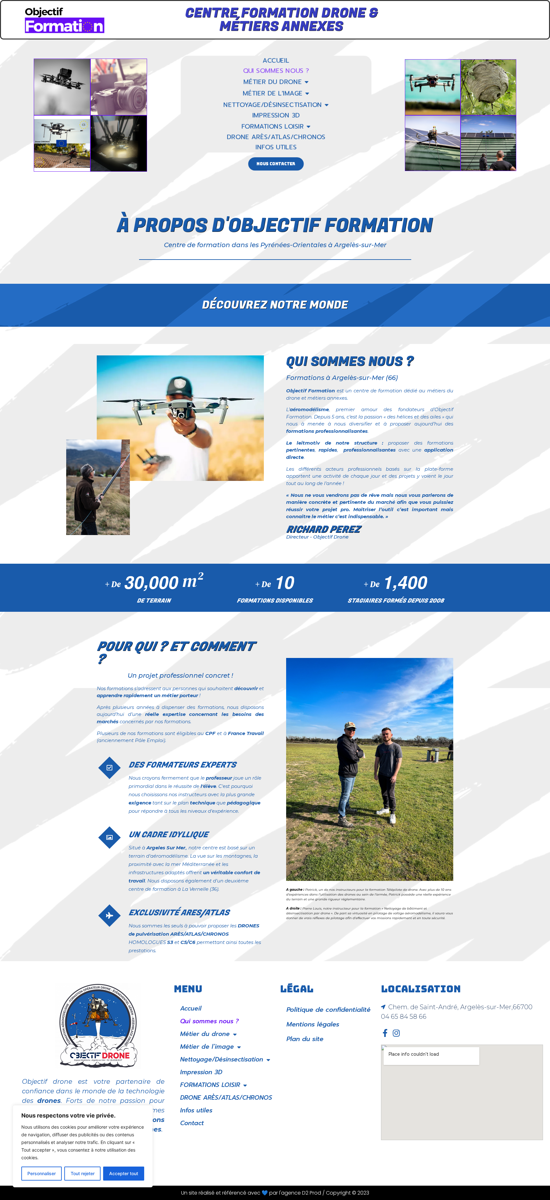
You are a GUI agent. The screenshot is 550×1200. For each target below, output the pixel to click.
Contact (192, 1123)
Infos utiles (276, 147)
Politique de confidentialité (328, 1009)
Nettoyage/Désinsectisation (272, 105)
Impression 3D (276, 115)
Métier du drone (272, 82)
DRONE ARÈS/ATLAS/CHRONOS (276, 137)
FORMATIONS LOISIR (273, 126)
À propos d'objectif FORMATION (275, 226)
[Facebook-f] (385, 1033)
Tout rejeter (83, 1173)
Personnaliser (41, 1173)
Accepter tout (123, 1173)
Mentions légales (312, 1024)
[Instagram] (396, 1033)
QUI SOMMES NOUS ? (349, 361)
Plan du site (304, 1039)
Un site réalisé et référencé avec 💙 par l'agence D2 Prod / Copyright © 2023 (275, 1192)
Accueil (276, 61)
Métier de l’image (273, 93)
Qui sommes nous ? (276, 71)
